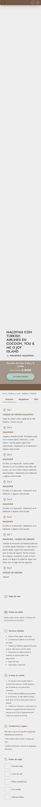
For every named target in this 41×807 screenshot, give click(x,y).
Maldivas (25, 393)
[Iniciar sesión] (38, 2)
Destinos (12, 393)
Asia (18, 393)
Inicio (4, 393)
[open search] (33, 2)
